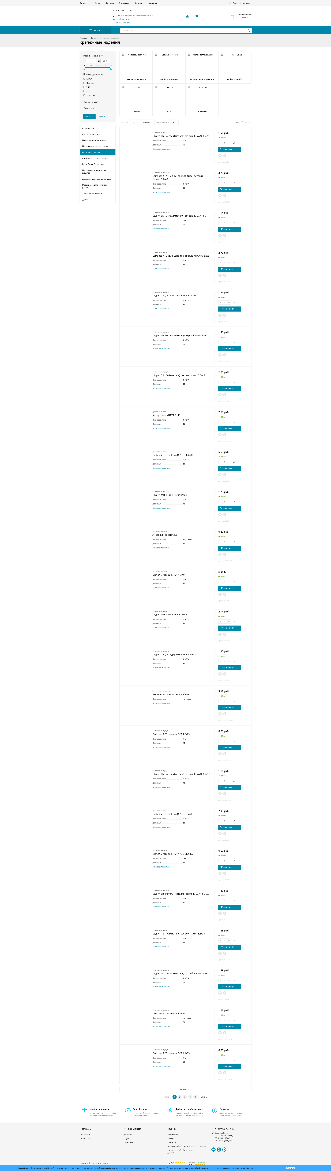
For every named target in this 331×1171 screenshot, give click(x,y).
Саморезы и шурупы (160, 132)
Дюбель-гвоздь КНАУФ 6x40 (168, 574)
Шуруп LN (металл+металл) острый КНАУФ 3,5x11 (181, 135)
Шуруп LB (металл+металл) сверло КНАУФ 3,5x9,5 (180, 893)
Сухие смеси (88, 128)
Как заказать (85, 1134)
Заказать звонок (123, 22)
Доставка (109, 3)
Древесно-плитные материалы (96, 179)
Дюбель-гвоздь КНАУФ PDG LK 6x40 (172, 455)
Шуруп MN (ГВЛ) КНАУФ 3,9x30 (169, 494)
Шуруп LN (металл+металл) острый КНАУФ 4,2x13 (181, 973)
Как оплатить (86, 1138)
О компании (124, 3)
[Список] (245, 122)
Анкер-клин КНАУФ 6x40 (166, 415)
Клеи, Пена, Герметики (93, 164)
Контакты (139, 3)
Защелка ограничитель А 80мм (170, 694)
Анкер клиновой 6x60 (164, 534)
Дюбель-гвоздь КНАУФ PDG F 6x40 (172, 813)
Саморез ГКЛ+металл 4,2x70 (168, 1013)
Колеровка (128, 1142)
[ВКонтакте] (213, 1149)
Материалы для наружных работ (94, 186)
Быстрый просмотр (136, 143)
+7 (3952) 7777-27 (224, 1128)
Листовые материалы (92, 134)
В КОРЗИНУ (228, 149)
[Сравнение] (224, 155)
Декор (85, 199)
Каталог (83, 3)
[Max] (224, 1149)
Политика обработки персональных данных (186, 1146)
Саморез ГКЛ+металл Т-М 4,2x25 (171, 734)
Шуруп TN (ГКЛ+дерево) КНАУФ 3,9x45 (174, 654)
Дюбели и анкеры (159, 411)
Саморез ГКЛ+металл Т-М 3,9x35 (171, 1053)
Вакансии (152, 3)
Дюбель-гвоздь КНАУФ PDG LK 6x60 (172, 853)
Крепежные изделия (91, 152)
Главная (83, 38)
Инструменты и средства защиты (94, 171)
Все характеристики (161, 149)
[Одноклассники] (219, 1149)
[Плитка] (241, 122)
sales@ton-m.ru (122, 19)
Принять (290, 1168)
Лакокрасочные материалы (95, 158)
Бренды (170, 1138)
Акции (97, 3)
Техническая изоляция (93, 193)
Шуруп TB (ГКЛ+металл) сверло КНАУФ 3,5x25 (178, 933)
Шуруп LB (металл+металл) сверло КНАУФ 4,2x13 (180, 335)
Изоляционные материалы (94, 140)
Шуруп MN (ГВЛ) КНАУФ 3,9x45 (169, 614)
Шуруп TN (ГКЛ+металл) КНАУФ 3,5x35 (174, 295)
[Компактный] (249, 122)
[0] (187, 17)
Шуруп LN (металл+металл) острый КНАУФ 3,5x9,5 (181, 774)
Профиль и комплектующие (95, 146)
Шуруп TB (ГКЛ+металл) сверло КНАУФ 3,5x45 (178, 375)
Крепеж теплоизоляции (162, 691)
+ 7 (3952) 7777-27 (126, 10)
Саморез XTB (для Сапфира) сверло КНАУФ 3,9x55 (180, 255)
